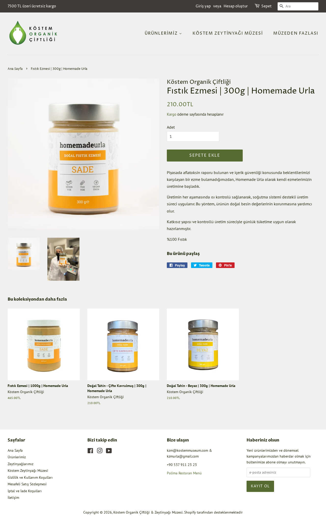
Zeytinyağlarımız (20, 464)
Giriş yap (203, 6)
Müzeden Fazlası (295, 33)
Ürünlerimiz (162, 33)
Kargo (171, 114)
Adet (171, 127)
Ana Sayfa (15, 69)
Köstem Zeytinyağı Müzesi (228, 33)
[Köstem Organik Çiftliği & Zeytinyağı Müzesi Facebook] (90, 451)
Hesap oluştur (236, 6)
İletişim (13, 497)
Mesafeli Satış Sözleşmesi (27, 484)
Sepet (266, 6)
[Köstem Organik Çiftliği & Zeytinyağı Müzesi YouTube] (109, 451)
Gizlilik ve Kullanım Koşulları (30, 477)
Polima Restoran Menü (184, 473)
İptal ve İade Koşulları (25, 491)
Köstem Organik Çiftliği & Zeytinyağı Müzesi (148, 512)
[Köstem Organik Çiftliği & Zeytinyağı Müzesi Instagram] (99, 451)
